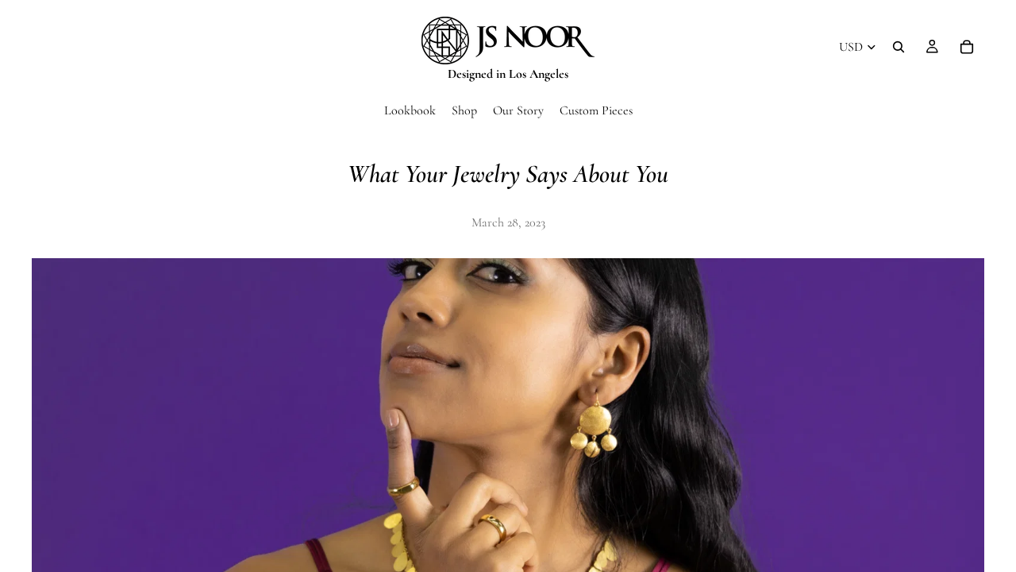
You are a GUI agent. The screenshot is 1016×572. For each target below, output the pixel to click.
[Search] (898, 46)
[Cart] (966, 46)
